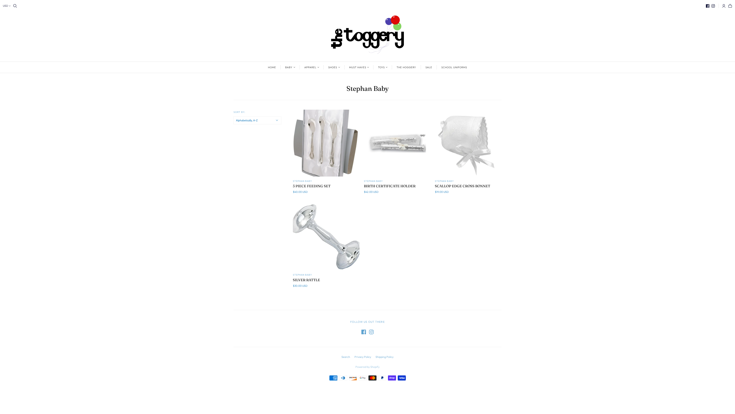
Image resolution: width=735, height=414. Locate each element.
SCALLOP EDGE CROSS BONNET (462, 186)
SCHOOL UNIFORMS (454, 67)
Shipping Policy (385, 357)
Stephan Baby (302, 181)
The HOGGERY (406, 67)
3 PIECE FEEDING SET (312, 186)
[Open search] (15, 6)
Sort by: (239, 112)
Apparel (310, 67)
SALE (428, 67)
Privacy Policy (362, 357)
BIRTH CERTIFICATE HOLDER (390, 186)
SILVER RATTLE (306, 280)
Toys (381, 67)
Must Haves (357, 67)
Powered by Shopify (367, 367)
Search (345, 357)
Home (272, 67)
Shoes (332, 67)
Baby (288, 67)
